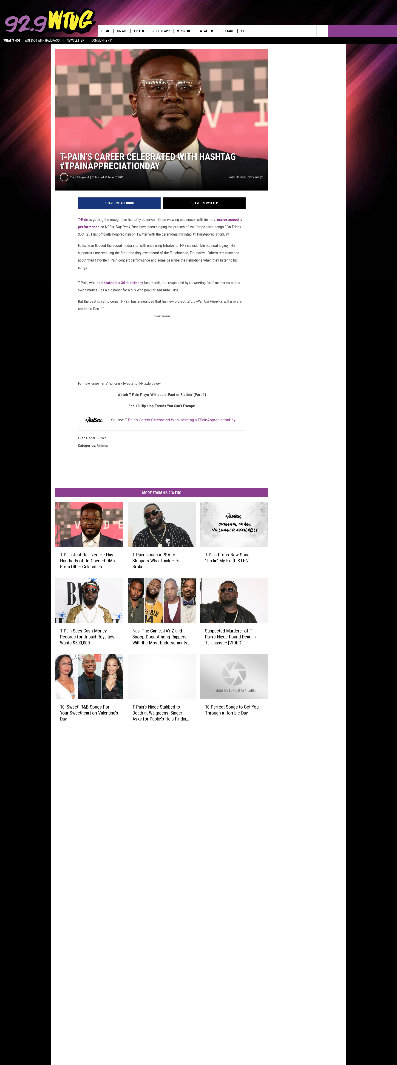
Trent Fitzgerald (79, 177)
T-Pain (83, 219)
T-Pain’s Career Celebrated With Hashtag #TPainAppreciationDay (180, 420)
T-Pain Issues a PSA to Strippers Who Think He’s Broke (155, 561)
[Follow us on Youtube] (322, 31)
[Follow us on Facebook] (288, 31)
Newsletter (75, 40)
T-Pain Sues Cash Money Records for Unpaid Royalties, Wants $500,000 (87, 637)
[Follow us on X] (311, 31)
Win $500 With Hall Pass (42, 40)
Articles (102, 445)
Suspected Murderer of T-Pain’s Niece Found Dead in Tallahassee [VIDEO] (230, 637)
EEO (244, 31)
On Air (122, 31)
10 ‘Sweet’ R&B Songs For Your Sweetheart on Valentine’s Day (89, 712)
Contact (227, 31)
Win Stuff (184, 31)
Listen (139, 31)
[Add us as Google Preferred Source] (276, 31)
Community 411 (102, 40)
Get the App (161, 31)
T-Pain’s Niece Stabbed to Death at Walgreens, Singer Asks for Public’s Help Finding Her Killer (160, 713)
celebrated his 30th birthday (119, 282)
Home (105, 31)
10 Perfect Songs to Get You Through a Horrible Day (232, 709)
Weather (206, 31)
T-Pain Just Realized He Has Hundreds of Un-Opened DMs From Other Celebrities (87, 561)
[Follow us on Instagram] (299, 31)
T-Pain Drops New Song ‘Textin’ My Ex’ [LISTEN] (227, 558)
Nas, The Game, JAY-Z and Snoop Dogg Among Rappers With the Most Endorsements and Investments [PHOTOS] (159, 637)
